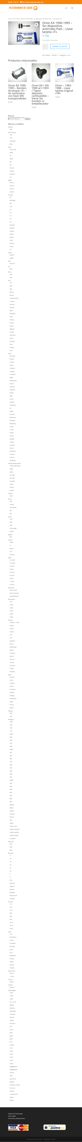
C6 (10, 222)
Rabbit (12, 1082)
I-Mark (12, 504)
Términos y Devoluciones (16, 1118)
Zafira (12, 708)
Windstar (13, 460)
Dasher (12, 1017)
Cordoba (12, 943)
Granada (13, 405)
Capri (11, 365)
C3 (10, 213)
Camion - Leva (14, 622)
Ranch (12, 817)
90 (10, 165)
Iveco (10, 517)
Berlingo (12, 200)
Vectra (12, 705)
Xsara (11, 246)
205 (11, 737)
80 (10, 162)
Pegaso (10, 711)
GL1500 (12, 478)
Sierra (12, 448)
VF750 (12, 487)
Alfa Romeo (12, 132)
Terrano (12, 665)
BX (10, 203)
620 (11, 716)
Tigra (11, 702)
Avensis (12, 987)
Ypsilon (12, 554)
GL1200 (12, 475)
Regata (12, 329)
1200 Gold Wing (15, 466)
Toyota (10, 985)
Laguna (12, 886)
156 (11, 135)
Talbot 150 (13, 826)
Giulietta (12, 141)
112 (11, 904)
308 (11, 765)
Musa (11, 548)
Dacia (10, 253)
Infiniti (10, 493)
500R (11, 469)
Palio (11, 317)
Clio (11, 880)
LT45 (11, 1054)
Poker (11, 962)
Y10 (11, 551)
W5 (11, 514)
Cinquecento (14, 298)
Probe (12, 433)
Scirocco (12, 1088)
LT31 (11, 1048)
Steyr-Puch (11, 971)
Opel (9, 675)
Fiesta (12, 393)
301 (11, 752)
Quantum (13, 1079)
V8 (10, 177)
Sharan (12, 1091)
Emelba (12, 946)
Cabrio (12, 168)
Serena (12, 659)
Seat (9, 932)
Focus (12, 399)
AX (10, 197)
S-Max (12, 442)
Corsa (12, 686)
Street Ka (13, 451)
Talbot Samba (14, 832)
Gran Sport (13, 590)
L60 (11, 274)
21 (10, 868)
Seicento (12, 335)
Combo (12, 683)
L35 (11, 635)
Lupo (11, 1063)
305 (11, 756)
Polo (11, 1076)
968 (11, 850)
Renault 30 (13, 895)
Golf (11, 1033)
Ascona (12, 677)
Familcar (12, 1023)
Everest (12, 387)
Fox (11, 1026)
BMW (10, 180)
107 (11, 731)
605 (11, 792)
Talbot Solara (14, 835)
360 (11, 713)
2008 (11, 734)
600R (11, 472)
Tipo (11, 344)
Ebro (9, 272)
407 (11, 777)
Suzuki (10, 979)
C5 (10, 219)
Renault (10, 853)
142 (11, 907)
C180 (11, 605)
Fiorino (12, 307)
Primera (12, 653)
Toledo (12, 968)
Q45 (11, 496)
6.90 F (12, 569)
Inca (11, 952)
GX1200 (12, 481)
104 (11, 725)
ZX (10, 249)
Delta (11, 542)
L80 (11, 277)
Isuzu (10, 499)
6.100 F (12, 566)
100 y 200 (13, 149)
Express (12, 883)
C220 (11, 611)
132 (11, 934)
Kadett (12, 692)
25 (10, 871)
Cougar (12, 371)
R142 (11, 929)
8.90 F (12, 578)
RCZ (11, 820)
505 (11, 783)
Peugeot (11, 719)
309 (11, 768)
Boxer (12, 808)
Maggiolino (13, 1066)
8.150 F (12, 575)
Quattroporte (14, 596)
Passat (12, 1073)
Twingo (12, 899)
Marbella (13, 956)
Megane (12, 892)
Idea (11, 311)
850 (11, 289)
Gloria (12, 632)
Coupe (12, 171)
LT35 (11, 1051)
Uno (11, 350)
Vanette (12, 672)
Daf (9, 261)
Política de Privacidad (15, 1114)
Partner (12, 814)
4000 (11, 152)
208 (11, 746)
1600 (11, 999)
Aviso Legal (12, 1116)
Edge (11, 377)
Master (12, 889)
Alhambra (13, 937)
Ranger (12, 439)
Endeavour (13, 380)
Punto (12, 323)
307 (11, 762)
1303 (11, 993)
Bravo (12, 295)
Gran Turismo (14, 593)
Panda (12, 320)
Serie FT (12, 263)
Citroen (10, 195)
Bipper (12, 805)
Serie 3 (12, 182)
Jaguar (10, 534)
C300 (11, 617)
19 (10, 862)
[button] (36, 24)
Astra (11, 680)
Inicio (9, 19)
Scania (10, 902)
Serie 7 (12, 189)
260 (11, 522)
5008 (11, 780)
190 (11, 519)
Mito (11, 144)
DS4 (11, 269)
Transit (12, 457)
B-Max (12, 359)
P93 (11, 919)
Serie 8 (12, 192)
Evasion (12, 225)
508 (11, 786)
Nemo (12, 234)
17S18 (12, 976)
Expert (12, 811)
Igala (11, 1036)
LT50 (11, 1057)
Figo (11, 396)
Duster (12, 255)
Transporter (14, 1094)
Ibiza (11, 949)
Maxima (12, 641)
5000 (11, 159)
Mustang (13, 423)
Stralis (12, 531)
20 (10, 865)
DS (9, 267)
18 (10, 859)
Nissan (10, 620)
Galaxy (12, 402)
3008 (11, 749)
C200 (11, 608)
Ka (10, 408)
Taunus (12, 454)
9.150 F (12, 585)
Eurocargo (13, 528)
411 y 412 (13, 1002)
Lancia (10, 540)
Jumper (12, 228)
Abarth (10, 127)
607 (11, 795)
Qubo (11, 326)
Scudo (12, 332)
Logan (12, 258)
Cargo (12, 625)
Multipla (12, 314)
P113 (11, 910)
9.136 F (12, 581)
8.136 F (12, 572)
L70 (11, 638)
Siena (11, 338)
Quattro (12, 174)
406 (11, 774)
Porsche (11, 842)
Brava (12, 292)
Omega (12, 695)
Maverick (13, 417)
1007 (11, 722)
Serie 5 (12, 186)
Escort (12, 384)
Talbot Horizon (15, 829)
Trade (12, 668)
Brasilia (12, 1008)
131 (11, 283)
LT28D (12, 1045)
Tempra (12, 341)
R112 (11, 922)
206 (11, 740)
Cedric (12, 629)
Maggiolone (14, 1069)
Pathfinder (13, 647)
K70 (11, 1042)
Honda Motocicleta (14, 463)
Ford (13, 19)
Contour (12, 368)
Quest (12, 656)
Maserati (11, 588)
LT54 (11, 1060)
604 (11, 789)
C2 (10, 210)
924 (11, 844)
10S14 (12, 973)
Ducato (12, 304)
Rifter (11, 823)
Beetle (12, 1005)
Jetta (11, 1039)
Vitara (12, 982)
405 (11, 771)
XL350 (12, 490)
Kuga (11, 411)
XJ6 (11, 537)
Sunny (12, 662)
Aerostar (12, 356)
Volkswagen (12, 990)
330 (11, 525)
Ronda (12, 965)
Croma (12, 301)
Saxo (11, 240)
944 (11, 847)
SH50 (11, 484)
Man (9, 558)
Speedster (13, 698)
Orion (18, 19)
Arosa (12, 940)
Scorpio (12, 445)
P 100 (11, 430)
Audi (9, 147)
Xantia (12, 243)
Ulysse (12, 347)
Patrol (12, 650)
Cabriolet (13, 1011)
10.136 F (12, 560)
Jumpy (12, 231)
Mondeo (12, 420)
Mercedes (11, 599)
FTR (11, 501)
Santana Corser (15, 1085)
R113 (11, 925)
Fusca (12, 1030)
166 (11, 138)
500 (11, 129)
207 (11, 743)
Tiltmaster (13, 507)
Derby (12, 1020)
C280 (11, 614)
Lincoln (12, 414)
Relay (11, 237)
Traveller (13, 838)
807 (11, 802)
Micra (12, 644)
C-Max (12, 362)
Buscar (28, 119)
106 (11, 728)
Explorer (12, 390)
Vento (12, 1100)
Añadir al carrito (59, 46)
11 (10, 856)
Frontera (12, 689)
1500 (11, 996)
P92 (11, 916)
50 (10, 156)
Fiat (9, 280)
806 (11, 799)
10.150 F (12, 563)
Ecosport (13, 374)
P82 (11, 913)
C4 (10, 216)
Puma (12, 436)
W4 (11, 510)
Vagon (12, 1097)
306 (11, 759)
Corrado (12, 1014)
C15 (11, 206)
